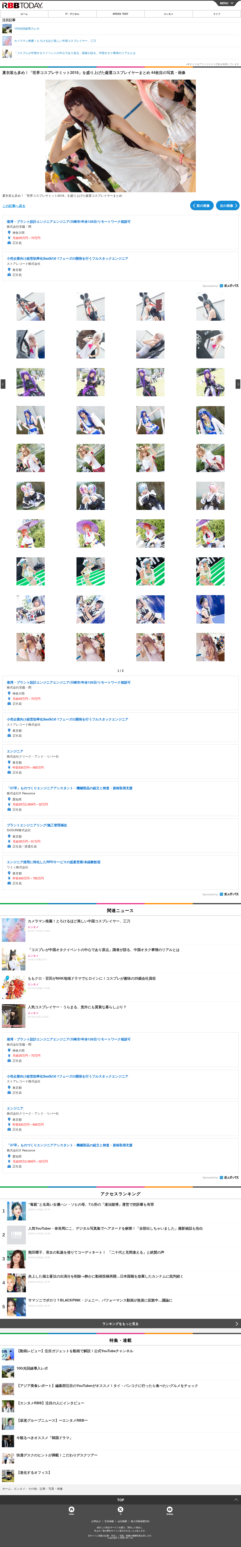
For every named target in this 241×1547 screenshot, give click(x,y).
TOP (120, 1499)
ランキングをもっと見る (120, 1323)
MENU (224, 3)
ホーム (24, 14)
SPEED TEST (120, 14)
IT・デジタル (72, 14)
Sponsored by (210, 286)
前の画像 (203, 205)
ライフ (216, 14)
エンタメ (168, 14)
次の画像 (226, 205)
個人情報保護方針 (140, 1521)
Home (71, 1514)
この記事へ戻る (13, 205)
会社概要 (122, 1521)
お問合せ (96, 1521)
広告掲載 (109, 1521)
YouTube (169, 1514)
